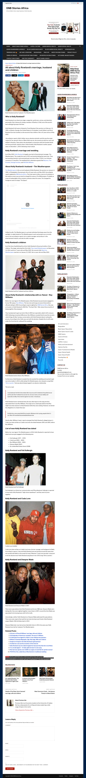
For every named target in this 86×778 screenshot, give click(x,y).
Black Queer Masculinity (35, 49)
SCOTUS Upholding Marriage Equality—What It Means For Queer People (73, 206)
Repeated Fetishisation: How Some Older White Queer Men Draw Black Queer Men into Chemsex (73, 107)
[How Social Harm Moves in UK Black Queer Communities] (61, 115)
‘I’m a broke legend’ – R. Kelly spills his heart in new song (26, 647)
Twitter (66, 776)
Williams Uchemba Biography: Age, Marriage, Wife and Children (28, 639)
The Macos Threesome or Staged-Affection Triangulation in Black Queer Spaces (74, 315)
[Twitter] (74, 3)
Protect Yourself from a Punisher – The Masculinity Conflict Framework (73, 159)
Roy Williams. (20, 303)
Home (8, 46)
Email (7, 750)
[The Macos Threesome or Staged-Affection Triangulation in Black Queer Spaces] (61, 313)
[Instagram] (76, 3)
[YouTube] (78, 3)
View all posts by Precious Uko (24, 710)
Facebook (61, 776)
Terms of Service (12, 55)
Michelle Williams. (28, 162)
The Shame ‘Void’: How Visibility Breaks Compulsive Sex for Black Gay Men (73, 168)
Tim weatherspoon (33, 659)
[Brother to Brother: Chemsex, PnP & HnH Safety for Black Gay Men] (61, 240)
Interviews (61, 339)
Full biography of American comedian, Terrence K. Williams (26, 635)
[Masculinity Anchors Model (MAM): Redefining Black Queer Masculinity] (61, 176)
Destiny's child (32, 656)
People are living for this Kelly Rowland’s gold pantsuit (25, 641)
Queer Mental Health (49, 46)
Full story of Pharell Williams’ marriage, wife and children (26, 633)
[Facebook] (72, 3)
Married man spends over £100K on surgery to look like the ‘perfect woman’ (31, 649)
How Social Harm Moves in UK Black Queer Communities (73, 116)
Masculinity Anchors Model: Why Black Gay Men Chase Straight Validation (73, 150)
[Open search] (80, 46)
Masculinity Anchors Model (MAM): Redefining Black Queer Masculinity (73, 177)
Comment (8, 725)
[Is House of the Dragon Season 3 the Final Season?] (30, 672)
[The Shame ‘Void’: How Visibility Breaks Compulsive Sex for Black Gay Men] (61, 166)
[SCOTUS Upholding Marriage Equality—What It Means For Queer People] (61, 204)
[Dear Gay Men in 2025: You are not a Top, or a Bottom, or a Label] (61, 188)
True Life (46, 52)
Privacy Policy (72, 52)
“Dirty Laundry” (9, 383)
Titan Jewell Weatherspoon (38, 248)
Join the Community (28, 58)
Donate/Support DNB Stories (28, 55)
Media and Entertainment (65, 344)
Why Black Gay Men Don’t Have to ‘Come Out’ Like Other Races (73, 99)
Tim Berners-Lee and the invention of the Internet (24, 643)
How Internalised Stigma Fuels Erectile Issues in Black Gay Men (73, 266)
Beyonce (45, 160)
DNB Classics (62, 334)
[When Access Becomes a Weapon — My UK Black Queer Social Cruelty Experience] (61, 304)
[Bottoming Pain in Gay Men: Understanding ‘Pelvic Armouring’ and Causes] (61, 255)
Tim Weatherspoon (10, 170)
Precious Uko (15, 72)
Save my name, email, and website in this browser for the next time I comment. (26, 764)
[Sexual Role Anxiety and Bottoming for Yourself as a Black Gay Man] (61, 140)
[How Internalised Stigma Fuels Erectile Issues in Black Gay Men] (61, 265)
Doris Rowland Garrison (11, 657)
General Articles (12, 63)
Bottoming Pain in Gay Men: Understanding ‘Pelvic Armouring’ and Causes (73, 257)
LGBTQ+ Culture (35, 46)
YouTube (76, 776)
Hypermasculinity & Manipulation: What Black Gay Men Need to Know (73, 249)
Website (7, 756)
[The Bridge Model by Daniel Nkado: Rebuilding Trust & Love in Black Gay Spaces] (61, 131)
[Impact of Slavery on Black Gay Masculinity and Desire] (61, 213)
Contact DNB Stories (13, 58)
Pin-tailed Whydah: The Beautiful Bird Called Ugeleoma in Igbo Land (12, 680)
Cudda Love (26, 656)
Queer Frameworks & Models (16, 49)
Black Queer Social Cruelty (54, 49)
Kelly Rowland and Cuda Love (38, 657)
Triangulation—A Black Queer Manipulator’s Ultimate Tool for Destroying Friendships (73, 296)
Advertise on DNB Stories (48, 55)
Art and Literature (25, 52)
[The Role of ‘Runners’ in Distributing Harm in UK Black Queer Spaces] (61, 286)
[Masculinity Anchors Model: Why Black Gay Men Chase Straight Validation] (61, 148)
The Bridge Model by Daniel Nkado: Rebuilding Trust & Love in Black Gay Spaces (73, 132)
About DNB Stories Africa (20, 46)
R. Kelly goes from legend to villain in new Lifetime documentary (28, 637)
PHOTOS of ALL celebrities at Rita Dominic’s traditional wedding (28, 652)
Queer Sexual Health (64, 46)
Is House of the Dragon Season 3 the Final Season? (28, 680)
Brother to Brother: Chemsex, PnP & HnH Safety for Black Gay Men (73, 241)
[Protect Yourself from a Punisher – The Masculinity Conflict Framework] (61, 157)
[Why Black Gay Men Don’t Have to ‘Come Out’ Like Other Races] (61, 98)
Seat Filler (26, 659)
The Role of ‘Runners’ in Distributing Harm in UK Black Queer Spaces (73, 288)
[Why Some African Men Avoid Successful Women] (47, 672)
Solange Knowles (15, 162)
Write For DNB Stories (58, 52)
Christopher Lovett (18, 656)
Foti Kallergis (21, 657)
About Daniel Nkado (43, 58)
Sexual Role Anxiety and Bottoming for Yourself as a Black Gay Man (73, 141)
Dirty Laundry (40, 656)
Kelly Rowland (19, 154)
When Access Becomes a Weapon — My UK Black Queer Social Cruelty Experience (73, 305)
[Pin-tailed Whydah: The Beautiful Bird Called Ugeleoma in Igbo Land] (13, 672)
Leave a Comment (22, 72)
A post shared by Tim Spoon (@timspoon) (27, 227)
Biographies (37, 52)
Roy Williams (20, 659)
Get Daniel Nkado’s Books (66, 55)
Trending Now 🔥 (12, 52)
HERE (63, 88)
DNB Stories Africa (17, 8)
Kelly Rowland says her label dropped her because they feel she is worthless (31, 645)
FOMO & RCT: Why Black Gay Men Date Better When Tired (73, 124)
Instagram (71, 776)
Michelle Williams (49, 657)
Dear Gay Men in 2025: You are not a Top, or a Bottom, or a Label (73, 189)
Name (7, 743)
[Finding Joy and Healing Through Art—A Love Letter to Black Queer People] (61, 230)
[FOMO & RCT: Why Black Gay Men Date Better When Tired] (61, 123)
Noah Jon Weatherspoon (11, 659)
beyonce (12, 656)
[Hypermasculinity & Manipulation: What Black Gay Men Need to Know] (61, 247)
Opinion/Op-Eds (70, 49)
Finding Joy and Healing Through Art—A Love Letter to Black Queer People (73, 232)
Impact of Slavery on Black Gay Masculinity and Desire (73, 214)
